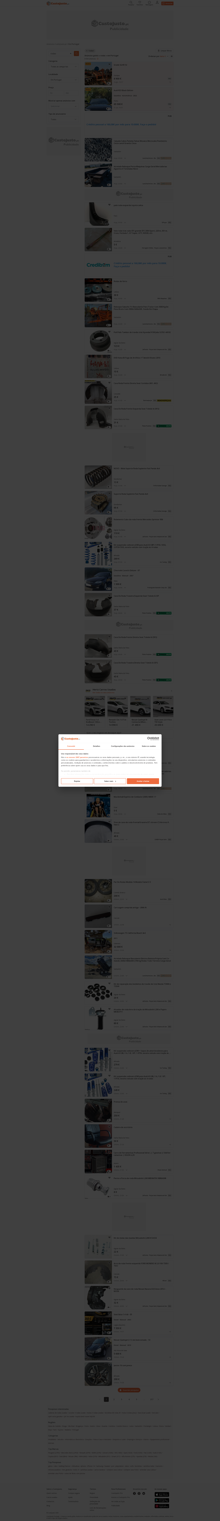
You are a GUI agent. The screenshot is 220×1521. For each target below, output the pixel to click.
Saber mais (108, 781)
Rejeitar (77, 781)
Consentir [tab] (71, 746)
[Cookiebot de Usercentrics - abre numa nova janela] (149, 738)
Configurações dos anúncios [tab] (122, 746)
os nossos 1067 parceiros (77, 757)
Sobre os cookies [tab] (149, 746)
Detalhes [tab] (96, 746)
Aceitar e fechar (143, 781)
